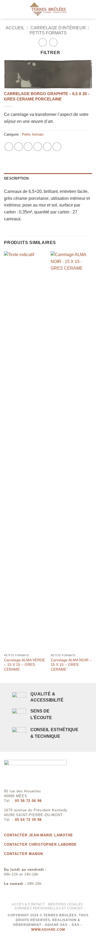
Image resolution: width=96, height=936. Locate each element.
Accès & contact (28, 904)
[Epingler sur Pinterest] (47, 146)
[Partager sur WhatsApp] (9, 146)
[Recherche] (90, 9)
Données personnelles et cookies (49, 908)
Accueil (15, 28)
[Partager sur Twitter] (28, 146)
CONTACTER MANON (23, 854)
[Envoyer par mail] (37, 146)
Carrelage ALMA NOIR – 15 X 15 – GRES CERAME (71, 664)
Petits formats (48, 33)
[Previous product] (53, 42)
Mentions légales (65, 904)
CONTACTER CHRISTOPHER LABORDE (40, 844)
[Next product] (42, 42)
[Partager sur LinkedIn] (57, 146)
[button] (7, 9)
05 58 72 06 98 (28, 801)
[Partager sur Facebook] (18, 146)
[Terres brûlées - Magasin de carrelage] (48, 9)
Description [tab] (16, 178)
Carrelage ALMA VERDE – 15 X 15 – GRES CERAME (24, 664)
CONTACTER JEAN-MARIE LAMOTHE (38, 835)
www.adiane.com (48, 929)
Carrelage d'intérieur (58, 28)
